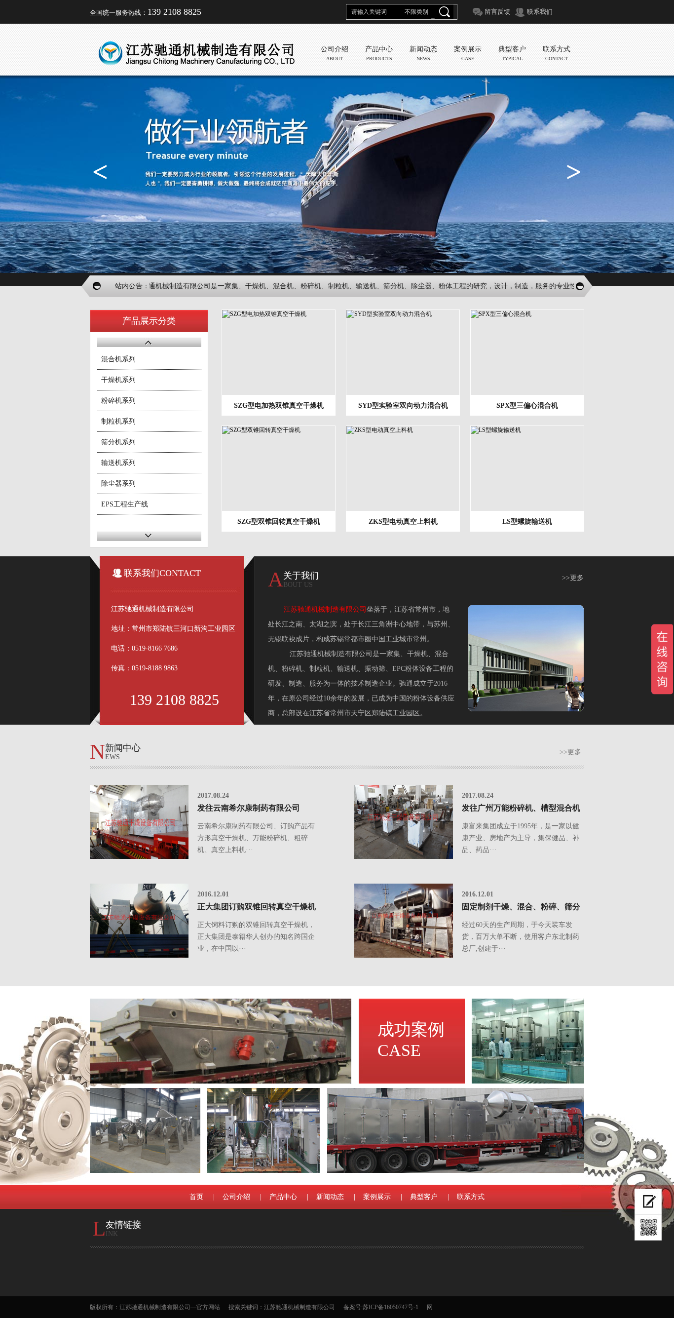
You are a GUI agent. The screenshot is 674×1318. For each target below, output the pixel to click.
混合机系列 (118, 359)
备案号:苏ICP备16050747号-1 (380, 1307)
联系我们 (540, 11)
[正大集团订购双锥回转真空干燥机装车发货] (139, 921)
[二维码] (648, 1227)
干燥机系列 (118, 380)
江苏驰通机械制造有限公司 (299, 1307)
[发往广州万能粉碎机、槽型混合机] (403, 822)
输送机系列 (118, 462)
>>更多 (573, 577)
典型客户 (424, 1197)
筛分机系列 (118, 442)
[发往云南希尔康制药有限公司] (139, 822)
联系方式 (471, 1197)
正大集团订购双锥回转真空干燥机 (256, 906)
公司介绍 (236, 1197)
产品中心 (283, 1197)
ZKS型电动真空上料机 (403, 521)
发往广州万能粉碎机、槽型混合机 (521, 808)
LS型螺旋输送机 (527, 521)
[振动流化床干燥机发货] (220, 1041)
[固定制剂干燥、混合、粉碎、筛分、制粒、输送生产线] (403, 921)
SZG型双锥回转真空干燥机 (278, 521)
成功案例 (411, 1039)
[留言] (648, 1202)
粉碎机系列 (118, 400)
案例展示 (377, 1197)
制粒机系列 (118, 421)
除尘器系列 (118, 483)
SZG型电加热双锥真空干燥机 (279, 405)
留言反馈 (497, 11)
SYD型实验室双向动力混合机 (403, 405)
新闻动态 (330, 1197)
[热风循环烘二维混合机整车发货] (455, 1130)
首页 (196, 1197)
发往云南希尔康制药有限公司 (248, 808)
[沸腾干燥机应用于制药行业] (528, 1041)
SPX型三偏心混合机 (527, 405)
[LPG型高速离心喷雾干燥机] (263, 1130)
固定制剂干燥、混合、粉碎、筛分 (521, 906)
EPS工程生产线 (124, 504)
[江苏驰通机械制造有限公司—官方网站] (196, 53)
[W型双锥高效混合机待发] (145, 1130)
